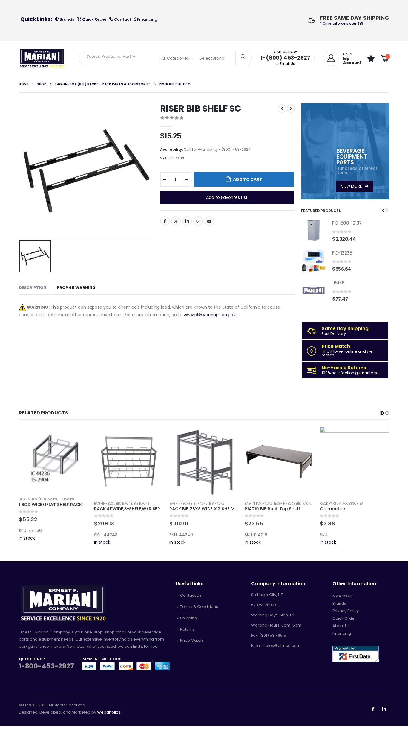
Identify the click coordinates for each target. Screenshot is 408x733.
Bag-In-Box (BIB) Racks (38, 499)
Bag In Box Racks (259, 503)
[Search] (243, 56)
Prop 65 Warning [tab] (76, 287)
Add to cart (247, 179)
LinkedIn (187, 221)
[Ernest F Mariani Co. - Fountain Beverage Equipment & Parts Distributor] (42, 58)
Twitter (176, 221)
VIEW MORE (352, 186)
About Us (341, 626)
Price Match (191, 640)
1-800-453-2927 (46, 666)
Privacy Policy (345, 611)
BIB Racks (66, 499)
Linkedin (384, 708)
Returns (187, 629)
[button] (383, 210)
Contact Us (190, 595)
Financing (146, 19)
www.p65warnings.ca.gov (210, 315)
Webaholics (108, 712)
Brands (66, 19)
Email (209, 221)
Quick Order (93, 19)
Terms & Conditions (199, 606)
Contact (122, 19)
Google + (198, 221)
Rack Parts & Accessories (341, 503)
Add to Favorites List (227, 197)
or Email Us (285, 63)
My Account (343, 596)
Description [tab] (32, 287)
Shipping (188, 618)
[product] (313, 230)
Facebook (165, 221)
